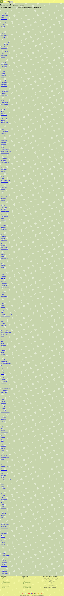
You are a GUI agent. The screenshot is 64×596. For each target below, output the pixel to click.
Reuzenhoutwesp (3, 377)
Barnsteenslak (3, 28)
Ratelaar (2, 368)
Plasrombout (3, 354)
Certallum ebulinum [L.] (5, 91)
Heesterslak (3, 245)
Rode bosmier (3, 379)
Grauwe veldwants (4, 196)
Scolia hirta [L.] (3, 426)
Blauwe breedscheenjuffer (5, 42)
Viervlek (2, 491)
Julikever (2, 272)
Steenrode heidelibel (4, 455)
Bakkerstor (2, 24)
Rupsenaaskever (3, 406)
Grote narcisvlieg (3, 227)
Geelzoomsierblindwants (5, 149)
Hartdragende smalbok (4, 241)
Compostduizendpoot (4, 102)
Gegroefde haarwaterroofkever (6, 151)
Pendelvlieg (3, 350)
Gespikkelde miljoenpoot (5, 160)
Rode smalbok (3, 383)
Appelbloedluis (3, 17)
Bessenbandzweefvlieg (4, 35)
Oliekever (2, 337)
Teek (2, 464)
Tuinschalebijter (3, 475)
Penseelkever (3, 352)
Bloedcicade (3, 57)
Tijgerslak (2, 468)
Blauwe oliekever (4, 46)
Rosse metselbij (3, 401)
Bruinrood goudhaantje (4, 89)
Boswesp (2, 77)
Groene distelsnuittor (4, 202)
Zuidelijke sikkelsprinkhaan (5, 555)
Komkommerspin (3, 292)
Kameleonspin (3, 276)
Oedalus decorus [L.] (4, 334)
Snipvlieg (2, 439)
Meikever (2, 319)
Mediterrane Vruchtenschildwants (6, 314)
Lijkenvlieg (3, 310)
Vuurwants (2, 506)
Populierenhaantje (4, 359)
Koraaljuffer (3, 298)
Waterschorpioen (3, 508)
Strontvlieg (2, 461)
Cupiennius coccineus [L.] (5, 107)
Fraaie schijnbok (3, 142)
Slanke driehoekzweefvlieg (5, 433)
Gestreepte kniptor (4, 167)
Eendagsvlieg (3, 129)
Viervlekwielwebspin (4, 493)
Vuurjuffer (2, 502)
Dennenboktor (3, 113)
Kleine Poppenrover (4, 285)
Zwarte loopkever (4, 562)
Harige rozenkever (4, 240)
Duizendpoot (3, 127)
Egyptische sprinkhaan (4, 131)
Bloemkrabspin (3, 62)
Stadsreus (2, 450)
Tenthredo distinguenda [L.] (5, 466)
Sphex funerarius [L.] (4, 446)
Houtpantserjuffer (4, 265)
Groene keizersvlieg (4, 207)
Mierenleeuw (3, 323)
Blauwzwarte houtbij (4, 51)
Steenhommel (3, 453)
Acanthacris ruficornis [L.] (5, 11)
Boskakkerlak (3, 73)
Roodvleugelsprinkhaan (4, 395)
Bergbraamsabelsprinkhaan (5, 31)
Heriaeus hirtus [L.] (4, 252)
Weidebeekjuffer (3, 513)
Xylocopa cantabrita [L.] (5, 540)
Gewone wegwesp (4, 174)
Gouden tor (3, 185)
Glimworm (2, 178)
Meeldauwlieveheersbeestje (5, 316)
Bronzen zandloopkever (5, 80)
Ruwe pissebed (3, 410)
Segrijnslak (2, 428)
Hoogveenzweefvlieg (4, 258)
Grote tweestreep (3, 236)
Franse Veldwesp (3, 144)
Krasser (2, 301)
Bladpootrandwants (4, 40)
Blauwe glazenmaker (4, 44)
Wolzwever (3, 537)
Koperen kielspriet (4, 296)
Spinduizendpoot (3, 448)
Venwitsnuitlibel (3, 488)
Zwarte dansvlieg (3, 558)
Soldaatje (2, 441)
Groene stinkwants (4, 214)
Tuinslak (2, 477)
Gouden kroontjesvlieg (4, 182)
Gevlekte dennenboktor (4, 169)
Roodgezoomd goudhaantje (5, 388)
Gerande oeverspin (4, 158)
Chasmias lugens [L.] (4, 93)
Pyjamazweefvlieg (4, 366)
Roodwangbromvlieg (4, 397)
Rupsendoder (3, 408)
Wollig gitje (3, 535)
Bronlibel (2, 78)
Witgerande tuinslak (4, 526)
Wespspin (2, 520)
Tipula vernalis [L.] (4, 470)
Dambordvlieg (3, 109)
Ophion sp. (2, 341)
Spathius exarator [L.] (4, 444)
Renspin (2, 374)
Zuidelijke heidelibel (4, 553)
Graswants (2, 194)
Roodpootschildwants (4, 390)
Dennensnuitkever (4, 115)
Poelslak (2, 357)
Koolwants (2, 294)
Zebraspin (2, 546)
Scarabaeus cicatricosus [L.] (5, 412)
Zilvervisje (2, 551)
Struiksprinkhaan (3, 462)
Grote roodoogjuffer (4, 229)
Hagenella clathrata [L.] (4, 238)
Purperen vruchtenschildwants (5, 363)
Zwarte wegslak (3, 564)
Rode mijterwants (4, 381)
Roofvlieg (2, 399)
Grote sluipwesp (3, 232)
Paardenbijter (3, 348)
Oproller (2, 343)
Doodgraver (3, 120)
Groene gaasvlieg (3, 203)
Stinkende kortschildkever (5, 457)
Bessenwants (3, 37)
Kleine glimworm (4, 283)
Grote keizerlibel (3, 220)
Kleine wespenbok (4, 290)
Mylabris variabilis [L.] (4, 330)
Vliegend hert (3, 497)
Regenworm (3, 372)
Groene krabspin (3, 209)
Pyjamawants (3, 365)
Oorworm (2, 339)
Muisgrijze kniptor (4, 325)
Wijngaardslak (3, 522)
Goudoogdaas (3, 189)
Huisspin (2, 267)
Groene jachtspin (3, 205)
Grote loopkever (3, 225)
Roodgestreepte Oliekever (5, 386)
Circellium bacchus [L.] (4, 95)
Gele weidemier (3, 156)
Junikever (2, 274)
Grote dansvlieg (3, 218)
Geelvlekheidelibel (4, 147)
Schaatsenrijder (3, 415)
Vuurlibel (2, 504)
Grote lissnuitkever (4, 223)
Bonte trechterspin (4, 66)
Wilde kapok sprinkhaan (5, 524)
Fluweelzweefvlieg (4, 140)
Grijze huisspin (3, 198)
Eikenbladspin (3, 133)
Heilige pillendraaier (4, 247)
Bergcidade (3, 33)
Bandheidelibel (3, 26)
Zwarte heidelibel (3, 560)
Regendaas (2, 370)
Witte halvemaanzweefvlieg (5, 529)
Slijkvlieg (2, 435)
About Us (3, 587)
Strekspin (2, 459)
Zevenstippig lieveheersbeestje (6, 549)
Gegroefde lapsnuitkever (5, 153)
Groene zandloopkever (4, 216)
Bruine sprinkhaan (4, 86)
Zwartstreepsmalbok (4, 571)
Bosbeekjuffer (3, 71)
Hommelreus (3, 254)
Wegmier (2, 511)
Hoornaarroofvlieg (4, 263)
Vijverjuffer (3, 495)
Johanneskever (3, 270)
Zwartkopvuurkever (4, 566)
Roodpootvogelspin (4, 392)
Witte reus (2, 531)
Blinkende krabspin (4, 55)
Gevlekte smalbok (4, 171)
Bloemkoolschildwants (4, 60)
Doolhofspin (3, 124)
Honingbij (2, 256)
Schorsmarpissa (3, 419)
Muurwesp (2, 328)
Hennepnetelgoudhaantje (5, 249)
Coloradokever (3, 100)
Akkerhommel (3, 13)
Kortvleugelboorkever (4, 299)
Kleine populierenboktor (5, 287)
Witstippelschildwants (4, 528)
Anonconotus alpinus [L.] (5, 15)
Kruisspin (2, 303)
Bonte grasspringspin (4, 64)
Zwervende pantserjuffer (5, 573)
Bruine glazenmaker (4, 82)
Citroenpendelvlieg (4, 98)
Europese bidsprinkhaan (5, 138)
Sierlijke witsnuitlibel (4, 432)
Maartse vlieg (3, 312)
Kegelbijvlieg (3, 278)
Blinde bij (2, 53)
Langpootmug (3, 305)
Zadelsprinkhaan (3, 542)
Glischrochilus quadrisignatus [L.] (6, 180)
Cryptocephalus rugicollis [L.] (5, 106)
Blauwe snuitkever (4, 48)
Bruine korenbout (4, 84)
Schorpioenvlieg (3, 417)
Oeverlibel (2, 336)
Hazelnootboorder (4, 243)
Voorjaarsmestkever (4, 499)
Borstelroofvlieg (3, 69)
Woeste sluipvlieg (4, 533)
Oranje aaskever (3, 345)
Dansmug (2, 111)
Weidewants (3, 515)
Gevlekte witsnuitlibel (4, 173)
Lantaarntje (3, 307)
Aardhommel (3, 10)
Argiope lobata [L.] (4, 19)
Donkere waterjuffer (4, 118)
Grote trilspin (3, 234)
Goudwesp (2, 191)
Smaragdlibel (3, 437)
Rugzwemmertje (3, 403)
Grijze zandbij (3, 200)
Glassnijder (3, 176)
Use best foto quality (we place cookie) (49, 587)
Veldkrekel (2, 486)
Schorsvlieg (3, 421)
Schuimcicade (3, 424)
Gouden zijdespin (4, 187)
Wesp (2, 517)
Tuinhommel (3, 473)
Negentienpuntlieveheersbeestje (6, 332)
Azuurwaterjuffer (3, 22)
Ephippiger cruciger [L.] (5, 136)
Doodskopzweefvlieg (4, 122)
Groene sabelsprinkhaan (5, 211)
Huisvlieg (2, 269)
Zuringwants (3, 557)
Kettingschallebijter (4, 281)
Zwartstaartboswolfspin (4, 569)
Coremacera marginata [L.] (5, 104)
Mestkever (2, 321)
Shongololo (3, 430)
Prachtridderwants (4, 361)
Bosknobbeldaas (3, 75)
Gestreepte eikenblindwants (5, 165)
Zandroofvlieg (3, 544)
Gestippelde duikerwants (5, 162)
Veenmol (2, 484)
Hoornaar (2, 261)
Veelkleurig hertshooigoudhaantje (6, 482)
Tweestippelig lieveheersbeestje (6, 479)
